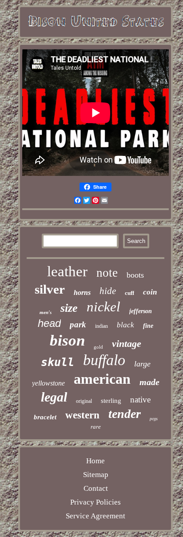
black (125, 325)
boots (135, 274)
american (102, 379)
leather (67, 271)
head (49, 323)
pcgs (154, 418)
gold (98, 347)
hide (107, 291)
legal (54, 397)
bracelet (45, 417)
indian (101, 326)
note (107, 272)
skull (57, 362)
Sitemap (95, 474)
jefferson (140, 311)
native (140, 399)
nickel (103, 306)
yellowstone (48, 383)
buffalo (104, 360)
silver (50, 289)
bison (67, 340)
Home (95, 461)
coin (150, 292)
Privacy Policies (95, 502)
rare (96, 426)
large (142, 363)
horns (82, 292)
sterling (111, 400)
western (82, 415)
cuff (129, 293)
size (69, 308)
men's (46, 312)
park (78, 324)
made (149, 382)
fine (148, 325)
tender (124, 414)
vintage (126, 343)
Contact (96, 488)
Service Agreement (95, 516)
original (84, 401)
